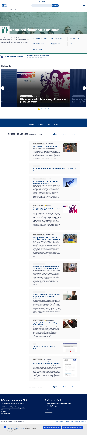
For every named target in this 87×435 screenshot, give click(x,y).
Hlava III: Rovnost (30, 55)
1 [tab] (39, 109)
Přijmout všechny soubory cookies (52, 427)
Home (2, 9)
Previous (2, 88)
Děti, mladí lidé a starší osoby (39, 38)
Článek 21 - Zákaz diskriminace (41, 57)
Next (84, 88)
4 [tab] (48, 109)
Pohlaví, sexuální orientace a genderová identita (38, 48)
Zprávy (4, 411)
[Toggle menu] (84, 5)
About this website (59, 421)
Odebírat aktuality (6, 413)
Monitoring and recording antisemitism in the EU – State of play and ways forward (46, 267)
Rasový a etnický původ (38, 43)
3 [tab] (45, 109)
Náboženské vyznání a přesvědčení (56, 44)
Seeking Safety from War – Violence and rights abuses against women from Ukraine (46, 238)
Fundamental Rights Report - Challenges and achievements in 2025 (45, 182)
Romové (71, 43)
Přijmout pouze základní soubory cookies (72, 427)
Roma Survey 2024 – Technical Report (45, 146)
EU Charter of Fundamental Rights (14, 56)
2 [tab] (42, 109)
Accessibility (83, 421)
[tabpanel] (43, 88)
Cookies (71, 421)
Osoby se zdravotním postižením (74, 39)
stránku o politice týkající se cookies (16, 428)
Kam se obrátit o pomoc (8, 409)
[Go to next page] (77, 134)
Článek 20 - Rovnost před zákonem (42, 55)
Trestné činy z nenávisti (56, 38)
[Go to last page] (79, 134)
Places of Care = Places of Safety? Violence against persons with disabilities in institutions (46, 296)
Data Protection (77, 421)
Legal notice (66, 421)
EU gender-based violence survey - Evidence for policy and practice (43, 100)
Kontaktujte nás (48, 409)
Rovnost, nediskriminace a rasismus (11, 9)
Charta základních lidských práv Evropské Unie (13, 408)
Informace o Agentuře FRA (9, 406)
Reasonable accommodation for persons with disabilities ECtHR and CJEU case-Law (46, 362)
